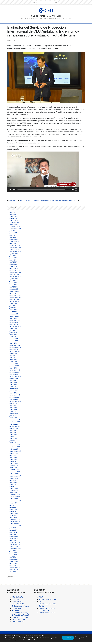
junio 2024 (13, 258)
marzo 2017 (14, 438)
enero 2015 (13, 493)
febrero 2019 (14, 391)
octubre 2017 (14, 424)
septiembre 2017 (15, 426)
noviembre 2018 (15, 397)
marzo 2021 (14, 339)
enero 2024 (14, 268)
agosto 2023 (14, 279)
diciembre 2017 (15, 420)
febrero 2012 (14, 561)
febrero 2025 (14, 241)
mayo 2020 (13, 360)
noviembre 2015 (15, 472)
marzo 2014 (14, 513)
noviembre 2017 (15, 422)
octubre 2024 (14, 249)
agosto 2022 (14, 303)
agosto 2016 (14, 453)
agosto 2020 (14, 353)
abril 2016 (13, 461)
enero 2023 (14, 293)
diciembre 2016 (15, 445)
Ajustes (81, 638)
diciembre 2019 (15, 370)
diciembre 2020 (15, 345)
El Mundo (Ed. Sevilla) (20, 613)
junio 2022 (13, 308)
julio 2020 (13, 355)
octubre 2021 (14, 324)
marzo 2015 (14, 488)
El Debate (15, 610)
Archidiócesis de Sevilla (47, 599)
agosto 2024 (14, 254)
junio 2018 (13, 407)
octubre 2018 (14, 399)
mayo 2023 (13, 285)
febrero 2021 (14, 341)
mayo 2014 (13, 509)
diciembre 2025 (15, 227)
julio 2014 (13, 505)
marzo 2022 (14, 314)
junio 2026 (13, 214)
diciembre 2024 (15, 245)
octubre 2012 (14, 546)
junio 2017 (13, 432)
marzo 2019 (14, 389)
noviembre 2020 (15, 347)
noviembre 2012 (15, 544)
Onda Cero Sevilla (18, 619)
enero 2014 (13, 517)
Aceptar (68, 638)
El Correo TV (16, 608)
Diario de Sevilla (18, 604)
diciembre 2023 (15, 270)
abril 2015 (13, 486)
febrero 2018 (14, 416)
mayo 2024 (13, 260)
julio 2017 (13, 430)
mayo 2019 (13, 384)
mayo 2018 (13, 409)
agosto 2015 (14, 478)
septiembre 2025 (15, 229)
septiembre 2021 (15, 326)
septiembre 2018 (15, 401)
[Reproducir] (10, 189)
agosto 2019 (14, 378)
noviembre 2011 (15, 567)
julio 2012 (13, 551)
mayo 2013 (13, 532)
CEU (40, 601)
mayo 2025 (13, 235)
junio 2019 (13, 382)
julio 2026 (13, 212)
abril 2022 (13, 312)
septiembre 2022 (15, 301)
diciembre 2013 (15, 519)
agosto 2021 (14, 328)
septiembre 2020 (15, 351)
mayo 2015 (13, 484)
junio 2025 (13, 233)
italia (52, 200)
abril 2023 (13, 287)
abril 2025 (13, 237)
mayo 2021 (13, 335)
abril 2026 (13, 218)
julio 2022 (13, 306)
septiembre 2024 (15, 251)
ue (74, 200)
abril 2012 (13, 557)
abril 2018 (13, 411)
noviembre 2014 (15, 497)
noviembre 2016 (15, 447)
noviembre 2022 (15, 297)
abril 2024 (13, 262)
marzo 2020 (14, 364)
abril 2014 (13, 511)
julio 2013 (13, 528)
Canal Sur (15, 599)
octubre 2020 (14, 349)
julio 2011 (13, 571)
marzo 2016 (14, 463)
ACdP (41, 597)
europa (36, 200)
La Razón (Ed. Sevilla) (20, 617)
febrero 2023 (14, 291)
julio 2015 (13, 480)
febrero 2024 (14, 266)
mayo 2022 (13, 310)
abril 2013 (13, 534)
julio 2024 (13, 256)
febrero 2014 (14, 515)
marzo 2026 (14, 220)
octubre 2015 (14, 474)
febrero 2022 (14, 316)
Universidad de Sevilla (47, 613)
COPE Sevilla (17, 601)
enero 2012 (13, 563)
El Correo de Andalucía (20, 606)
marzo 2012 (14, 559)
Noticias (12, 200)
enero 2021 (13, 343)
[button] (43, 171)
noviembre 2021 (15, 322)
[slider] (41, 189)
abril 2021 (13, 337)
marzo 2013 (14, 536)
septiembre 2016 (15, 451)
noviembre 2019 (15, 372)
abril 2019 (13, 387)
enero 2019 (13, 393)
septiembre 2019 (15, 376)
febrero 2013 (14, 538)
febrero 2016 (14, 465)
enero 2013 (13, 540)
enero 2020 (14, 368)
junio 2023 (13, 283)
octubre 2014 (14, 499)
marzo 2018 (14, 413)
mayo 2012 (13, 555)
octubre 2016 (14, 449)
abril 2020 (13, 362)
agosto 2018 (14, 403)
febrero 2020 (14, 366)
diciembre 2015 (15, 470)
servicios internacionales (64, 200)
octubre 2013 (14, 524)
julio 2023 (13, 281)
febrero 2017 (14, 440)
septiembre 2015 (15, 476)
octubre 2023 (14, 274)
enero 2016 (13, 468)
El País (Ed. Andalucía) (20, 615)
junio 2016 (13, 457)
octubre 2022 (14, 299)
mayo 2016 (13, 459)
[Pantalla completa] (76, 189)
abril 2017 (13, 436)
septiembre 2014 (15, 501)
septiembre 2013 (15, 526)
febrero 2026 (14, 222)
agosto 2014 (14, 503)
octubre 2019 (14, 374)
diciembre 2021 (15, 320)
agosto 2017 (14, 428)
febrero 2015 (14, 490)
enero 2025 (14, 243)
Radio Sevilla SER (18, 622)
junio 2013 (13, 530)
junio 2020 (13, 357)
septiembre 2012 (15, 549)
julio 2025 (13, 231)
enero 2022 (14, 318)
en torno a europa (26, 200)
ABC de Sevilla (17, 597)
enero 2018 (13, 418)
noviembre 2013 (15, 521)
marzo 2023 (14, 289)
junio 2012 (13, 553)
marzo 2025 (14, 239)
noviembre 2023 (15, 272)
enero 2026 (14, 224)
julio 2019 (13, 380)
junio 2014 (13, 507)
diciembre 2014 (15, 495)
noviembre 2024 (15, 247)
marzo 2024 (14, 264)
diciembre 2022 (15, 295)
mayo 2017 (13, 434)
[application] (43, 172)
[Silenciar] (72, 189)
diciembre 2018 (15, 395)
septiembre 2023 (15, 276)
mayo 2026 (13, 216)
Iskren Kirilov (44, 200)
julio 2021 (13, 330)
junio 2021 (13, 332)
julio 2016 (13, 455)
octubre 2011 (14, 569)
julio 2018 (13, 405)
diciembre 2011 (15, 565)
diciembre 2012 (15, 542)
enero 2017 (13, 443)
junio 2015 (13, 482)
